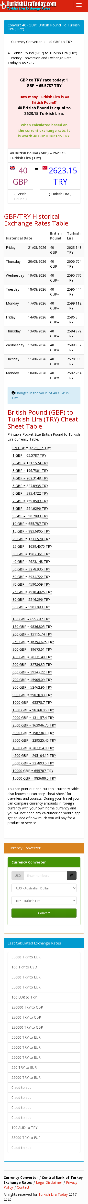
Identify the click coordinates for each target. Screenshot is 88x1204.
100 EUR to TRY (24, 997)
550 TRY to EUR (24, 1067)
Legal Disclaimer (49, 1182)
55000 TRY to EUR (26, 957)
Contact (23, 1187)
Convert (44, 913)
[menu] (79, 5)
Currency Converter (28, 862)
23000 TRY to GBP (26, 1017)
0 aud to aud (21, 1087)
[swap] (72, 875)
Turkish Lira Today (53, 1194)
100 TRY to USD (24, 967)
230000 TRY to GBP (27, 1007)
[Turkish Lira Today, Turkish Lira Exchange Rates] (28, 6)
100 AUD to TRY (24, 1127)
